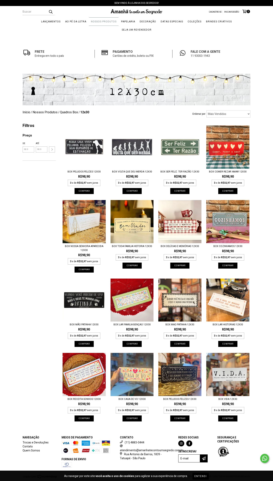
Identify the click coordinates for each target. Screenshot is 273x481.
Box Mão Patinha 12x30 (84, 324)
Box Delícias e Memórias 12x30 (180, 246)
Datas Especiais (172, 21)
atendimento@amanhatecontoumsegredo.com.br (151, 450)
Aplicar (52, 149)
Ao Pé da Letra (75, 21)
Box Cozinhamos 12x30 (227, 246)
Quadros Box (69, 112)
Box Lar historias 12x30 (228, 324)
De (24, 143)
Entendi (200, 476)
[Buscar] (51, 11)
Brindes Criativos (219, 21)
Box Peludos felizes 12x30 (179, 399)
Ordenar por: (199, 114)
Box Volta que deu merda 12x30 (132, 171)
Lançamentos (51, 21)
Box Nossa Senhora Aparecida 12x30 (84, 248)
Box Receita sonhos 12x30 (84, 399)
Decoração (148, 21)
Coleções (194, 21)
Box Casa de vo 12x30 (132, 399)
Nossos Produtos (104, 21)
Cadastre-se (215, 12)
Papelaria (128, 21)
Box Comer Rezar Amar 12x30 (228, 171)
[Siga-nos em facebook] (189, 443)
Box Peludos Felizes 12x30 (84, 171)
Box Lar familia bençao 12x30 (132, 324)
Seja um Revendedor (136, 29)
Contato (28, 446)
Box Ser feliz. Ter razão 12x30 (179, 171)
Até (37, 143)
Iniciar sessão (231, 12)
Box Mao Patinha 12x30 (179, 324)
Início (26, 112)
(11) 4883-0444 (134, 442)
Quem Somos (31, 450)
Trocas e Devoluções (36, 442)
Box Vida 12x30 (227, 399)
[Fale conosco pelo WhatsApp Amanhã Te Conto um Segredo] (264, 458)
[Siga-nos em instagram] (181, 443)
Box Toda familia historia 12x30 (132, 246)
